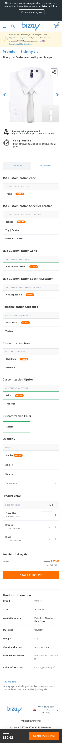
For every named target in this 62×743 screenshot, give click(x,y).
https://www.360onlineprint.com (21, 44)
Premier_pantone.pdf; (44, 667)
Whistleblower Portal (31, 721)
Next (57, 95)
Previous (5, 95)
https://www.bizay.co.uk (18, 38)
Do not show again (31, 12)
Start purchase (31, 575)
